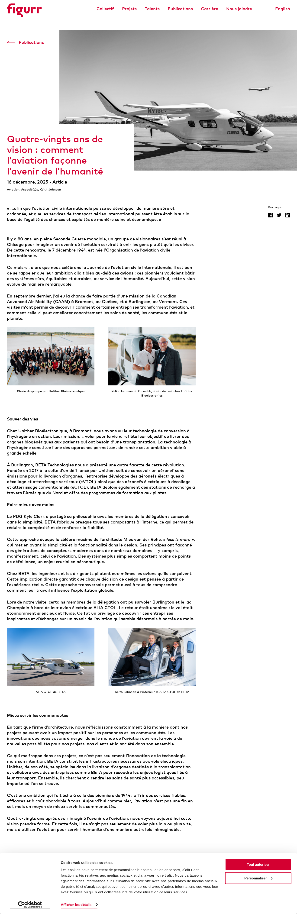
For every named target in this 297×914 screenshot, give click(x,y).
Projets (129, 8)
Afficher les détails (76, 905)
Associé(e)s (29, 189)
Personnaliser (255, 878)
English (282, 8)
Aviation (13, 189)
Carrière (209, 8)
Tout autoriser (258, 864)
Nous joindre (239, 8)
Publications (180, 8)
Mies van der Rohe (142, 539)
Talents (152, 8)
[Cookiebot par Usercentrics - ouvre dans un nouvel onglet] (30, 904)
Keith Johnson (50, 189)
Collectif (105, 8)
